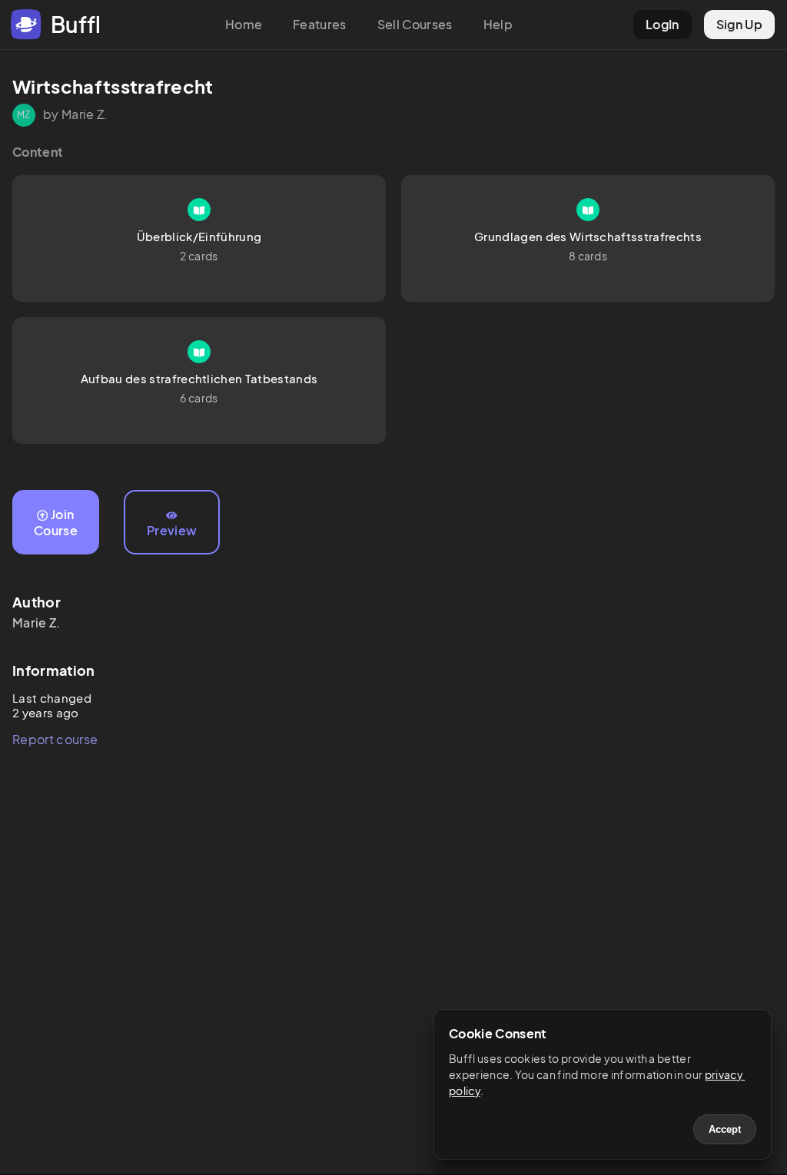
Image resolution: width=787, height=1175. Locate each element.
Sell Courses (415, 24)
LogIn (662, 24)
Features (320, 24)
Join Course (56, 522)
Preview (172, 530)
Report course (55, 739)
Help (498, 24)
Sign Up (739, 24)
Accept (725, 1129)
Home (243, 24)
